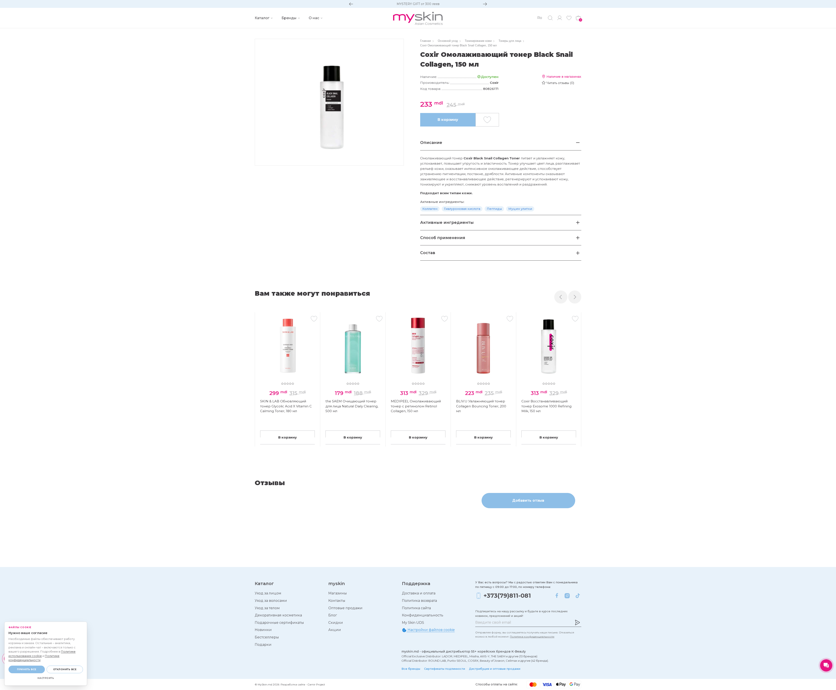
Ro (539, 18)
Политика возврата (419, 601)
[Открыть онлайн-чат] (826, 665)
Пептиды (494, 209)
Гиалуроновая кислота (462, 209)
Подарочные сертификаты (279, 623)
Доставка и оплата (418, 593)
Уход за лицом (268, 593)
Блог (332, 615)
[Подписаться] (577, 622)
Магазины (337, 593)
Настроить (45, 678)
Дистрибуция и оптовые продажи (494, 668)
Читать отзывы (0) (560, 83)
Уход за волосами (271, 601)
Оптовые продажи (345, 608)
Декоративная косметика (278, 615)
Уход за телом (267, 608)
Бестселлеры (267, 637)
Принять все (26, 669)
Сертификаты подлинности (444, 668)
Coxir (494, 83)
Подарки (263, 645)
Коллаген (429, 209)
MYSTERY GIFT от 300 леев (418, 4)
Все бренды (410, 668)
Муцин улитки (520, 209)
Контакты (336, 601)
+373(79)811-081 (507, 595)
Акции (334, 630)
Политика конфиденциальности (532, 636)
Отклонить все (65, 669)
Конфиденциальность (422, 615)
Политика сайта (416, 608)
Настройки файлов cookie (431, 630)
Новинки (263, 630)
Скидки (335, 623)
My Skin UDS (413, 623)
